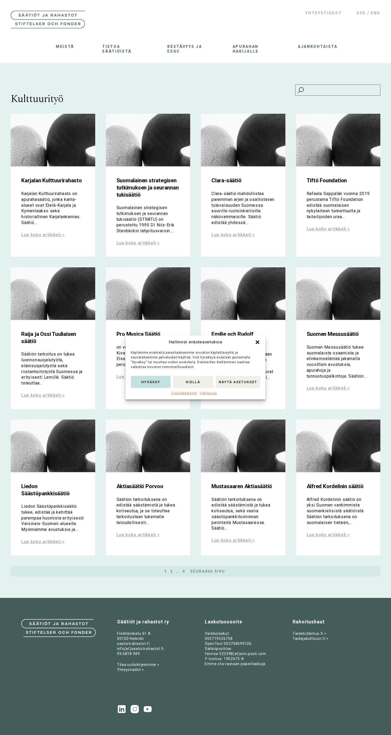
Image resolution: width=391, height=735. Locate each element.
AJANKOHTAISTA (316, 46)
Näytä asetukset (238, 382)
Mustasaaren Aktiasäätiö (241, 486)
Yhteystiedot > (130, 670)
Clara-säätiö (226, 180)
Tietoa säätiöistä (117, 48)
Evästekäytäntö (184, 393)
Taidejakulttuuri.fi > (311, 638)
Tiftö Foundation (327, 180)
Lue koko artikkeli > (43, 234)
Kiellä (193, 382)
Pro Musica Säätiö (139, 334)
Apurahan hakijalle (246, 48)
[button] (257, 342)
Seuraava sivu (207, 571)
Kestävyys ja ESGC (184, 48)
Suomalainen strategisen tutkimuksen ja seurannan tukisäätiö (148, 187)
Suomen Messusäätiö (333, 334)
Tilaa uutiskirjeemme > (138, 664)
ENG (375, 13)
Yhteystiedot (323, 13)
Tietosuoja (208, 393)
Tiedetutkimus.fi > (310, 633)
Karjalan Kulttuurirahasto (51, 180)
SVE (361, 13)
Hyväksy (150, 382)
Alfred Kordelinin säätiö (335, 486)
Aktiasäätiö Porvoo (140, 486)
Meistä (65, 46)
